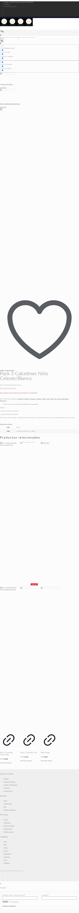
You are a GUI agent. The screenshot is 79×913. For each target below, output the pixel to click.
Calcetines (38, 399)
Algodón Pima (8, 804)
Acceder (5, 901)
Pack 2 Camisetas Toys (28, 752)
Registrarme (7, 822)
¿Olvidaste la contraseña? (9, 906)
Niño (48, 399)
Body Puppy (45, 752)
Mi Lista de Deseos (9, 826)
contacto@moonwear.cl (10, 6)
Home (5, 801)
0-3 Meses (19, 399)
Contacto (6, 779)
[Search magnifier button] (2, 40)
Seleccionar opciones (5, 763)
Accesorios (32, 399)
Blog (5, 807)
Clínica (44, 399)
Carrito (6, 819)
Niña (5, 841)
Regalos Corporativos (10, 810)
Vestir (5, 860)
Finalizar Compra (8, 832)
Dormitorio (7, 863)
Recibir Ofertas (8, 829)
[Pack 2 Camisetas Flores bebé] (8, 586)
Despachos (7, 788)
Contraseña (44, 895)
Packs (55, 399)
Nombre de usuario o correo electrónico (13, 895)
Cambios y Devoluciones (10, 785)
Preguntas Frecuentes (9, 782)
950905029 (7, 4)
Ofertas (6, 848)
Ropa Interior (65, 399)
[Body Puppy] (49, 586)
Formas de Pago (8, 791)
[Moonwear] (16, 26)
